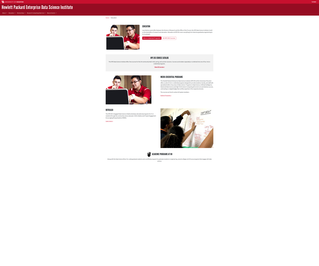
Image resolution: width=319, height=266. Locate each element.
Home (107, 18)
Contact (314, 2)
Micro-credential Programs (151, 38)
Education (11, 13)
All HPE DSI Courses (169, 38)
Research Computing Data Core (35, 13)
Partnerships (20, 13)
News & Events (51, 13)
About (4, 13)
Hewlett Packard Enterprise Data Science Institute (37, 7)
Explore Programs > (165, 95)
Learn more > (109, 121)
